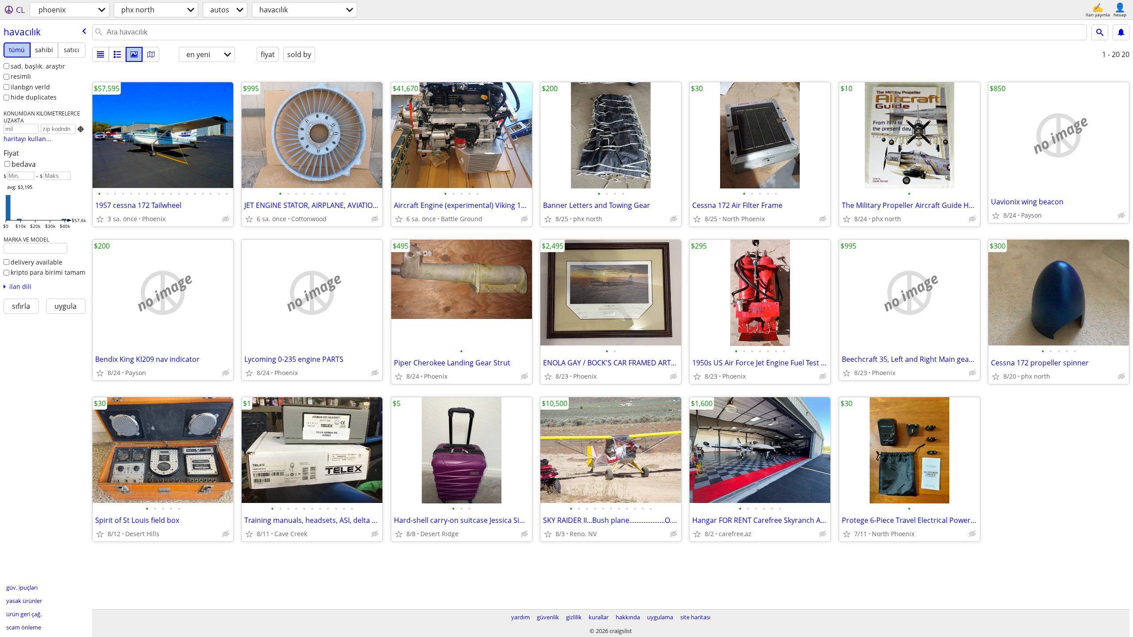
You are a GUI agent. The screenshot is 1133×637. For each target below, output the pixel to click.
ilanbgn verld (30, 87)
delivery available (36, 262)
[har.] (151, 54)
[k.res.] (117, 54)
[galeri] (134, 54)
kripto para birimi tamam (48, 272)
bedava (24, 164)
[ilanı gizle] (225, 219)
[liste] (100, 54)
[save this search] (1121, 32)
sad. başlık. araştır (38, 66)
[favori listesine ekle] (100, 219)
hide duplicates (34, 97)
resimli (21, 76)
